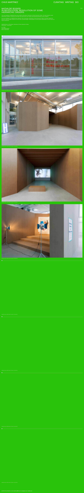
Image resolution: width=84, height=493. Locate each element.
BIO (77, 2)
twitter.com (30, 490)
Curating (58, 2)
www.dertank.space (5, 28)
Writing (69, 2)
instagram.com (24, 490)
